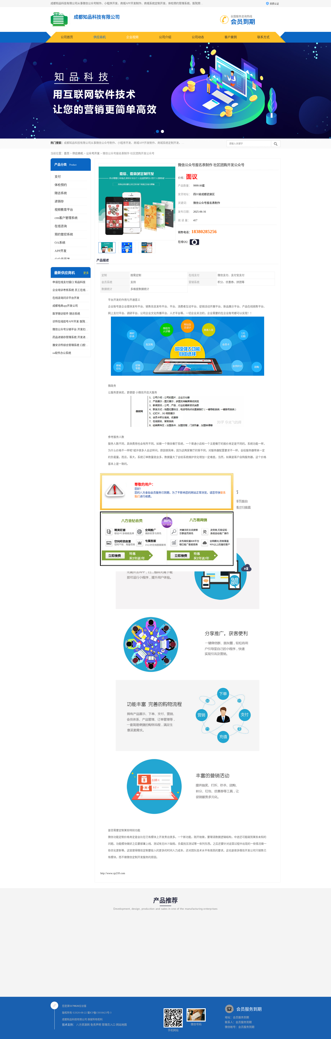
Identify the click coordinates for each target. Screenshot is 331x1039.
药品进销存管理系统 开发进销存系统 (70, 337)
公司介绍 (165, 37)
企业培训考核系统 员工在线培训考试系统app (70, 290)
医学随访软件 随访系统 (66, 313)
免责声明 (95, 1024)
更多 (86, 273)
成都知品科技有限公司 (74, 1019)
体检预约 (61, 185)
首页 (66, 153)
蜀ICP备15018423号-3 (99, 1012)
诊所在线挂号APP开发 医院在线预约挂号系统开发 (70, 321)
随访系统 (61, 193)
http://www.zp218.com (112, 873)
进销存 (59, 201)
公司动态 (198, 37)
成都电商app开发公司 (65, 305)
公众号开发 (93, 153)
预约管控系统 (64, 234)
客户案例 (230, 37)
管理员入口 (108, 1024)
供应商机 (99, 37)
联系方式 (263, 37)
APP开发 (60, 251)
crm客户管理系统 (66, 218)
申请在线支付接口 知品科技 (68, 282)
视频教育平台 (64, 209)
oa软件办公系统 (61, 353)
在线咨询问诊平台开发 (65, 297)
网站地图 (121, 1024)
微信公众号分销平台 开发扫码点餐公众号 (70, 329)
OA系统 (60, 242)
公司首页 (67, 37)
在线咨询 (61, 226)
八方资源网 (83, 1024)
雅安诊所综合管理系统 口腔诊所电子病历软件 (70, 345)
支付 (58, 176)
